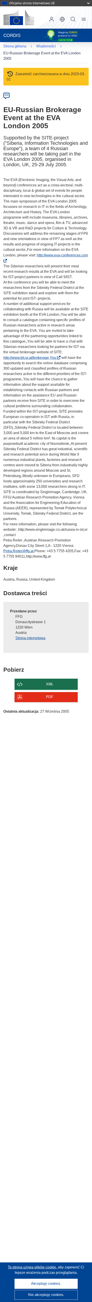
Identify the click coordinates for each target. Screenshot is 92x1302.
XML (49, 684)
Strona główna (14, 46)
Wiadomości (46, 46)
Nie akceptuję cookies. (46, 1295)
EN (6, 95)
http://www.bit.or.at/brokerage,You (31, 358)
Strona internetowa (30, 638)
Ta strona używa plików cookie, (33, 1267)
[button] (62, 19)
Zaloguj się (51, 19)
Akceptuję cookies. (46, 1283)
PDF (49, 697)
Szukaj (73, 19)
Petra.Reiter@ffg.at (18, 551)
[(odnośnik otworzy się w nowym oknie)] (18, 17)
